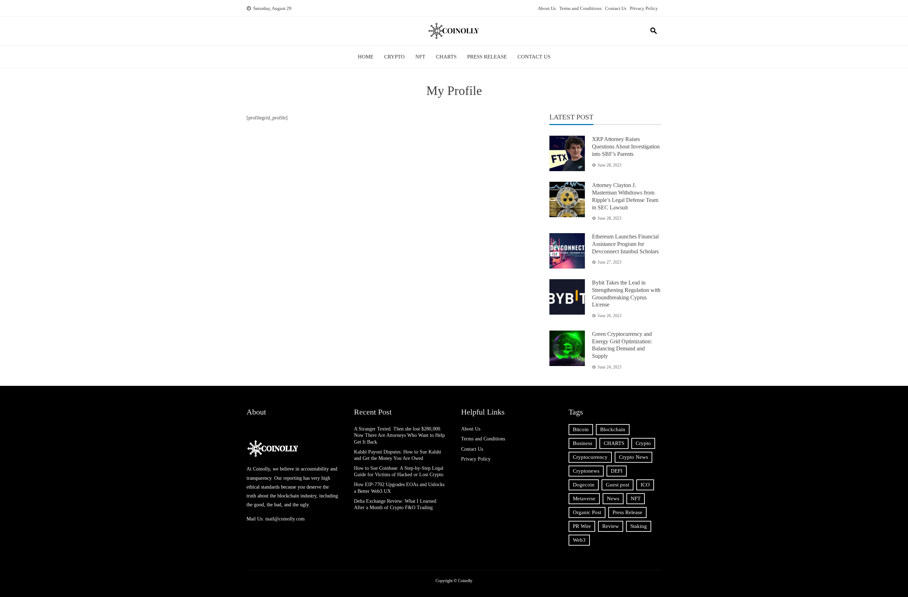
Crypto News (633, 457)
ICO (645, 485)
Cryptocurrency (590, 457)
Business (582, 443)
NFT (420, 57)
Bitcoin (581, 429)
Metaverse (584, 498)
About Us (547, 8)
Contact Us (615, 8)
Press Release (487, 57)
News (613, 498)
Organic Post (587, 512)
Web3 (579, 540)
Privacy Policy (644, 8)
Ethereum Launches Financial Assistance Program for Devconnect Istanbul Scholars (625, 243)
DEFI (616, 471)
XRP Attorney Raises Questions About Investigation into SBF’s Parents (626, 146)
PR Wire (582, 526)
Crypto (394, 57)
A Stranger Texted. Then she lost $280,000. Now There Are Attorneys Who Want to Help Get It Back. (399, 435)
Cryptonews (586, 471)
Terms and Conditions (580, 8)
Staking (638, 526)
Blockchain (612, 429)
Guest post (617, 485)
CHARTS (446, 57)
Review (610, 526)
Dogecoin (583, 485)
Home (365, 57)
